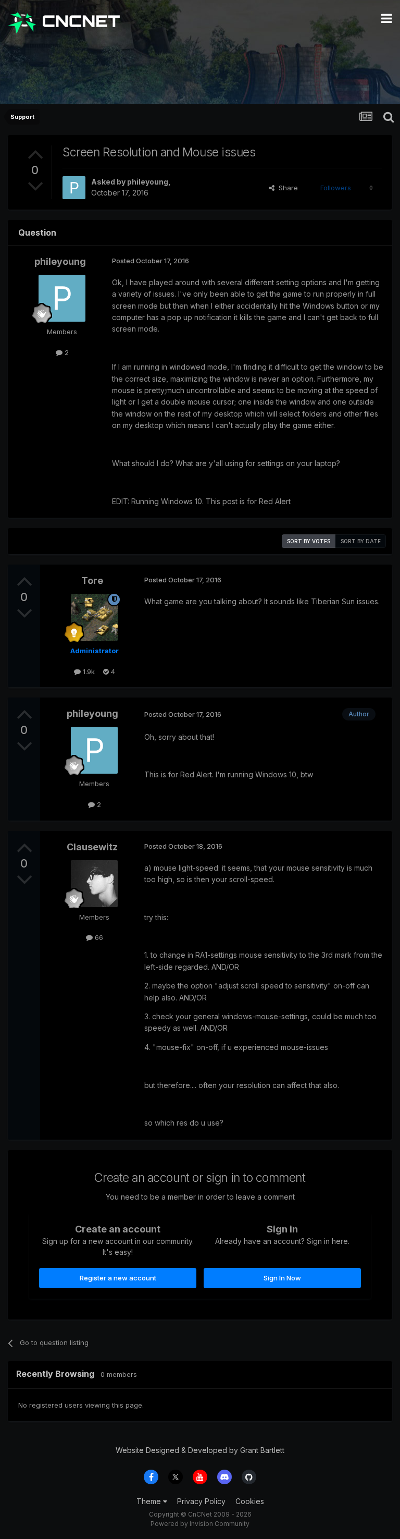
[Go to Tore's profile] (94, 617)
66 (98, 937)
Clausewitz (92, 846)
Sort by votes (308, 541)
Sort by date (361, 541)
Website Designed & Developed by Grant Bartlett (200, 1450)
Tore (92, 580)
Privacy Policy (201, 1501)
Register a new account (118, 1278)
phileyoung (147, 181)
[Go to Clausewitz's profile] (94, 883)
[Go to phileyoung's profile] (74, 187)
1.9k (88, 671)
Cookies (249, 1501)
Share (286, 188)
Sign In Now (282, 1278)
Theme (149, 1501)
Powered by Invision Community (200, 1524)
